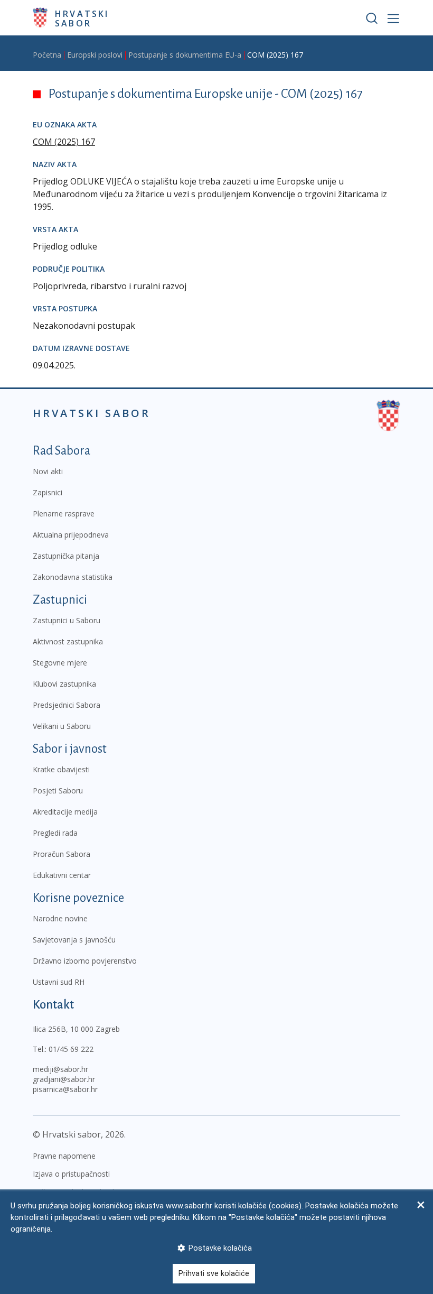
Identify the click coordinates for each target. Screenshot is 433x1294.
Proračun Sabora (61, 854)
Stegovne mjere (60, 663)
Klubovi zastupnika (64, 684)
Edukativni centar (62, 875)
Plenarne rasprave (64, 514)
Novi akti (48, 471)
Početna (47, 55)
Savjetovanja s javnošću (74, 940)
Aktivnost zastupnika (68, 641)
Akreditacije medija (65, 812)
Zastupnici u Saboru (66, 620)
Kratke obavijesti (61, 769)
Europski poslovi (95, 55)
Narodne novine (60, 918)
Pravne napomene (64, 1156)
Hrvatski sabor (82, 18)
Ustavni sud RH (58, 982)
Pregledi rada (55, 833)
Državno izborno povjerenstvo (85, 961)
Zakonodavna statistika (72, 577)
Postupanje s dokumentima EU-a (184, 55)
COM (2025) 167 (64, 141)
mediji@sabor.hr (60, 1069)
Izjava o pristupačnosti (71, 1174)
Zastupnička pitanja (66, 556)
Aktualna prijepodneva (71, 535)
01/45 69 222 (71, 1049)
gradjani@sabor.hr (64, 1079)
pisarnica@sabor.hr (65, 1089)
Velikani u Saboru (62, 726)
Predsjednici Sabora (66, 705)
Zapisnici (47, 492)
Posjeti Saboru (58, 790)
